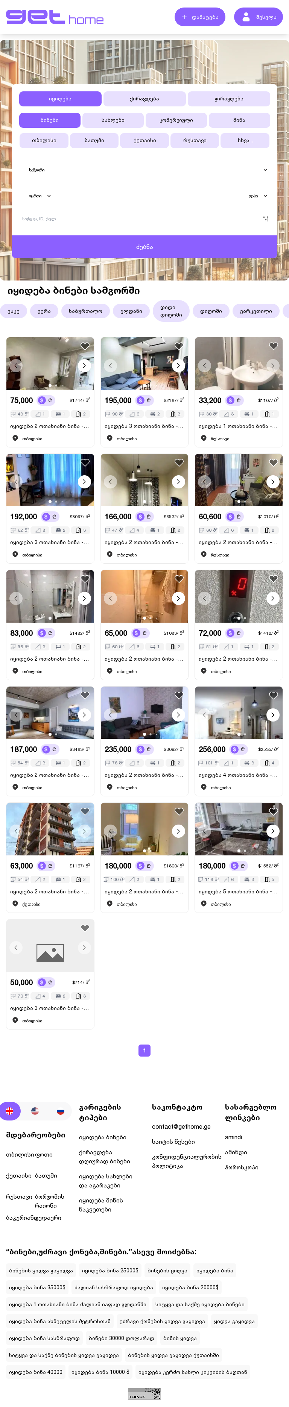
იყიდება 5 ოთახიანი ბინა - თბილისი (239, 891)
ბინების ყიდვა (167, 1270)
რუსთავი (195, 140)
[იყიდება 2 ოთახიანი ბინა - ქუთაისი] (50, 829)
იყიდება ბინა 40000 (35, 1372)
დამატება (205, 17)
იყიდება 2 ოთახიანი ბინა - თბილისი (50, 426)
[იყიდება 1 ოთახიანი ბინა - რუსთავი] (239, 363)
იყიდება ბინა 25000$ (110, 1270)
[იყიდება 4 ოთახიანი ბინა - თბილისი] (239, 713)
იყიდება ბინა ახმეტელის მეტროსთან (60, 1321)
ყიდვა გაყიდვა (234, 1321)
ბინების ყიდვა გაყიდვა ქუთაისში (173, 1355)
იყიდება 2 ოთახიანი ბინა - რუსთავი (239, 542)
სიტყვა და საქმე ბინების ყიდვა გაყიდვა (64, 1355)
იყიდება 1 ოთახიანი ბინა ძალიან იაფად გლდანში (77, 1304)
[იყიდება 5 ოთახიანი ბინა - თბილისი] (239, 829)
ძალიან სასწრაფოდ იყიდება (114, 1287)
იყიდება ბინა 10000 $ (100, 1372)
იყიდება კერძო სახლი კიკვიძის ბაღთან (192, 1372)
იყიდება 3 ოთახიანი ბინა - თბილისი (145, 426)
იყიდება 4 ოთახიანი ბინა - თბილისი (239, 775)
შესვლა (266, 17)
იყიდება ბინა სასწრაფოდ (44, 1338)
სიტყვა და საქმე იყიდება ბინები (200, 1304)
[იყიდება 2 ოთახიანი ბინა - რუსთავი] (239, 480)
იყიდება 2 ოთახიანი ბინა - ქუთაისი (50, 891)
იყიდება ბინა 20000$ (190, 1287)
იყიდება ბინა (214, 1270)
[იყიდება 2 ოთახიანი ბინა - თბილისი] (50, 363)
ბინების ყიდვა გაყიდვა (41, 1270)
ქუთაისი (145, 140)
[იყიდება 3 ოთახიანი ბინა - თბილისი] (145, 363)
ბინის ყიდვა (180, 1338)
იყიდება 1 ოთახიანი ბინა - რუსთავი (239, 426)
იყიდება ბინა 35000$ (37, 1287)
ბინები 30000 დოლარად (121, 1338)
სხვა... (245, 140)
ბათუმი (94, 140)
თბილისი (44, 140)
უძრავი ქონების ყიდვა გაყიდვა (162, 1321)
